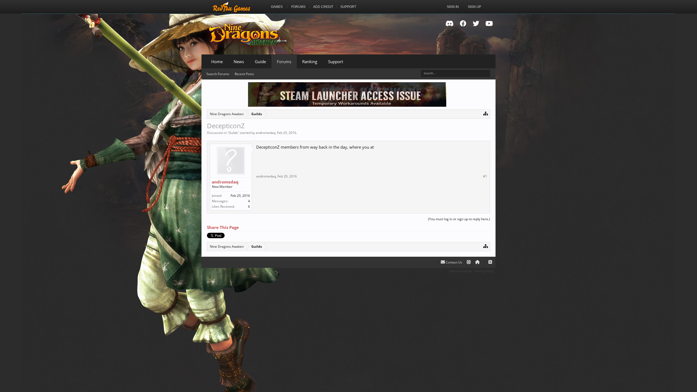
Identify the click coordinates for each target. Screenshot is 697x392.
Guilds (233, 132)
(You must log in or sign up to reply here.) (459, 219)
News (239, 61)
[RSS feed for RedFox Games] (490, 262)
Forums (284, 61)
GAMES (277, 7)
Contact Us (453, 262)
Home (217, 61)
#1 (485, 176)
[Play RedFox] (231, 7)
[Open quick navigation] (485, 113)
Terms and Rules (460, 271)
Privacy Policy (484, 271)
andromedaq (265, 132)
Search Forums (217, 74)
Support (335, 61)
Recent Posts (244, 74)
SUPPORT (348, 7)
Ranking (309, 61)
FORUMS (298, 7)
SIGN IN (453, 7)
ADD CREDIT (323, 7)
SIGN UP (474, 7)
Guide (260, 61)
